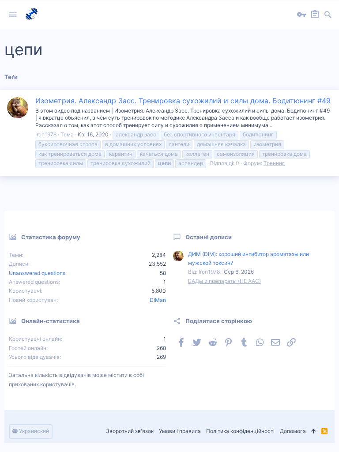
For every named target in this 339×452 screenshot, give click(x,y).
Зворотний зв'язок (130, 431)
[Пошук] (328, 15)
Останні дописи (208, 237)
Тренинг (274, 163)
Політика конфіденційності (240, 431)
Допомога (293, 431)
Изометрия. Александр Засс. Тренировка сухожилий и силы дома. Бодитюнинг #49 (183, 100)
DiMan (158, 300)
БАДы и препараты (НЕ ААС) (224, 281)
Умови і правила (180, 431)
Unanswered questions (37, 273)
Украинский (33, 431)
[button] (12, 15)
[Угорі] (314, 431)
